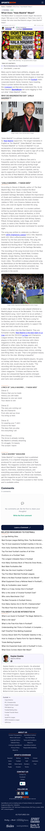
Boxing (27, 758)
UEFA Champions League (12, 720)
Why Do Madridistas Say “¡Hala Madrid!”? (16, 66)
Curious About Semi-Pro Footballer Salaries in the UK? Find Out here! (23, 635)
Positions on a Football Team (13, 555)
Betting (18, 758)
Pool (35, 764)
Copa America (9, 700)
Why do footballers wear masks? (15, 585)
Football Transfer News (11, 712)
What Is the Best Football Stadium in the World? (20, 578)
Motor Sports (18, 764)
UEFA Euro (8, 722)
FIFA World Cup (9, 707)
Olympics (26, 764)
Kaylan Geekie (9, 27)
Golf (27, 761)
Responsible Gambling (29, 747)
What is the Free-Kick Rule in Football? (17, 623)
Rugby (10, 767)
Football (8, 6)
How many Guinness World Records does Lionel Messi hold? (23, 548)
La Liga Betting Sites (10, 536)
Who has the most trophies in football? (17, 570)
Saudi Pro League (10, 717)
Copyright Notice (15, 740)
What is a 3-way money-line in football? (17, 589)
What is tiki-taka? (8, 620)
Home (3, 6)
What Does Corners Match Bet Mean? (16, 650)
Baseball (9, 758)
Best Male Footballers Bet (12, 566)
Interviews (35, 761)
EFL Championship (10, 702)
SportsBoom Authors (30, 735)
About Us (15, 750)
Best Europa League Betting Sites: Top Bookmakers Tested (23, 540)
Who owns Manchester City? (13, 596)
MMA (10, 764)
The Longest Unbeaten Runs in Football (17, 559)
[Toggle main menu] (42, 2)
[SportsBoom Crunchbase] (26, 793)
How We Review (30, 737)
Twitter (23, 779)
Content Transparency (15, 735)
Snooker (18, 767)
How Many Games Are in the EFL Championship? (21, 604)
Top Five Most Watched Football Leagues (18, 574)
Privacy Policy (15, 747)
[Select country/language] (22, 783)
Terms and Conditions (30, 740)
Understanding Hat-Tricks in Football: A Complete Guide (23, 627)
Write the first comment (22, 515)
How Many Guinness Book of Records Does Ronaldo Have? (23, 563)
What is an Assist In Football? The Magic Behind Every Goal (23, 616)
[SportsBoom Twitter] (22, 793)
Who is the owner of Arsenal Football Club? (19, 593)
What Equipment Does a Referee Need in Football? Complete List (23, 581)
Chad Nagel (19, 29)
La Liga (7, 715)
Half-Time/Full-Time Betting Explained (17, 631)
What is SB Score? (15, 737)
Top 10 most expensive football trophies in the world (23, 544)
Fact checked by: (22, 27)
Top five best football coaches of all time (18, 551)
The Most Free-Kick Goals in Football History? (20, 608)
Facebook (22, 777)
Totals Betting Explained (11, 642)
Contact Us (22, 774)
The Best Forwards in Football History (17, 600)
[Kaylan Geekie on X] (13, 27)
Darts (10, 761)
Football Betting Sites (11, 710)
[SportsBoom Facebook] (18, 793)
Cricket (35, 758)
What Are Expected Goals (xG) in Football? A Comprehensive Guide (23, 646)
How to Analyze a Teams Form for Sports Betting (21, 638)
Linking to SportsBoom (15, 745)
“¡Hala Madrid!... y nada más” (12, 68)
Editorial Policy (15, 742)
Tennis (27, 767)
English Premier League (11, 705)
